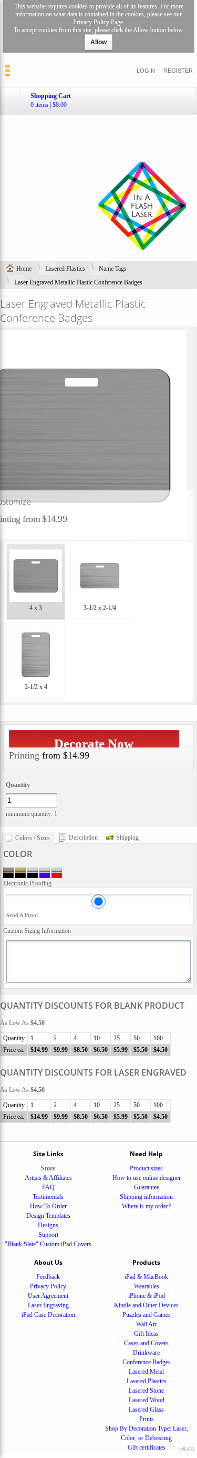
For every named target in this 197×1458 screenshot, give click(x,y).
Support (48, 1234)
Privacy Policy (48, 1286)
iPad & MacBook (146, 1276)
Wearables (146, 1286)
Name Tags (113, 268)
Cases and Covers (146, 1343)
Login (146, 70)
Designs (48, 1225)
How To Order (48, 1206)
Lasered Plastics (65, 268)
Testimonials (48, 1196)
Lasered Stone (146, 1390)
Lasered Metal (146, 1371)
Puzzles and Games (146, 1314)
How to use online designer (146, 1177)
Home (24, 268)
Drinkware (146, 1352)
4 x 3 (35, 608)
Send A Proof (22, 915)
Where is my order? (146, 1206)
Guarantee (146, 1187)
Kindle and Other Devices (146, 1305)
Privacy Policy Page (98, 22)
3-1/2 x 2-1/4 (100, 608)
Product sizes (146, 1168)
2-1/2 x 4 (36, 687)
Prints (146, 1419)
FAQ (48, 1187)
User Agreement (48, 1295)
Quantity (18, 785)
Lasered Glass (146, 1409)
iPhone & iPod (146, 1295)
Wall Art (146, 1324)
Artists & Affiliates (48, 1177)
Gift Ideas (146, 1333)
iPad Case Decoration (48, 1314)
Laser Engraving (48, 1305)
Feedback (48, 1276)
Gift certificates (146, 1447)
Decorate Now (93, 741)
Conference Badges (146, 1362)
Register (178, 70)
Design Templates (48, 1215)
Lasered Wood (146, 1400)
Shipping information (146, 1196)
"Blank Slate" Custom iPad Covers (48, 1244)
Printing (24, 755)
